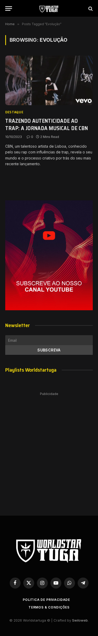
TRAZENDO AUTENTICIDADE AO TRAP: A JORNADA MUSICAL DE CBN (46, 124)
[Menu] (8, 8)
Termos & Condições (49, 607)
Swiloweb (80, 620)
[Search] (90, 8)
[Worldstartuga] (49, 8)
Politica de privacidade (46, 600)
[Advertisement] (49, 448)
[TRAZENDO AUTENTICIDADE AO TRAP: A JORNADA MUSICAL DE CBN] (49, 80)
